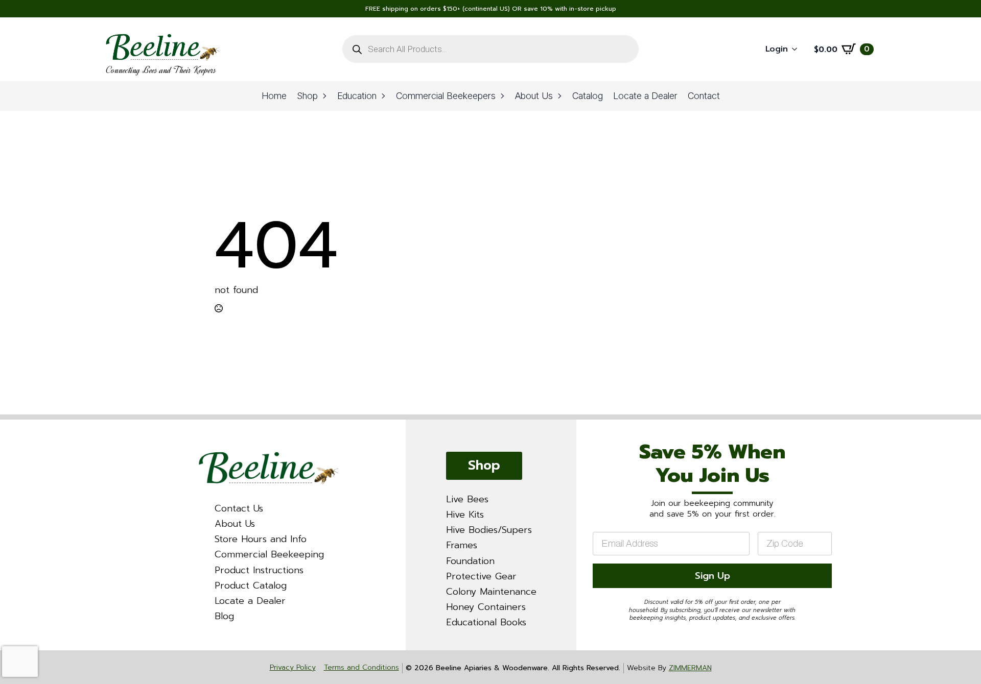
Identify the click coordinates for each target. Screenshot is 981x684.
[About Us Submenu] (560, 96)
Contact (704, 95)
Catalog (587, 95)
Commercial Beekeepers (446, 95)
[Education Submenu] (384, 96)
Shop (307, 95)
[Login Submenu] (797, 49)
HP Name (589, 429)
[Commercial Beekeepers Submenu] (503, 96)
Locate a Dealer (645, 95)
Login (776, 49)
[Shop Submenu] (325, 96)
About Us (534, 95)
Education (357, 95)
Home (274, 95)
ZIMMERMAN (690, 668)
